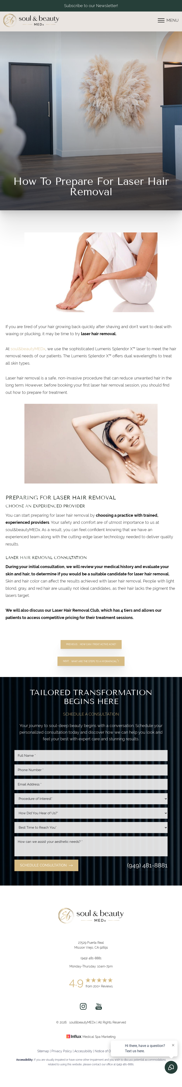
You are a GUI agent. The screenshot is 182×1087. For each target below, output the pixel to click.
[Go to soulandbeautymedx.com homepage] (47, 20)
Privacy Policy (61, 1051)
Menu (172, 20)
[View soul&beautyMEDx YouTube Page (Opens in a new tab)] (98, 1008)
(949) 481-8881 (147, 865)
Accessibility (83, 1051)
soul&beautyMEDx (28, 348)
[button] (161, 20)
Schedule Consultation (43, 865)
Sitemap (43, 1051)
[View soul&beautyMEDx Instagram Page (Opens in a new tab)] (83, 1008)
